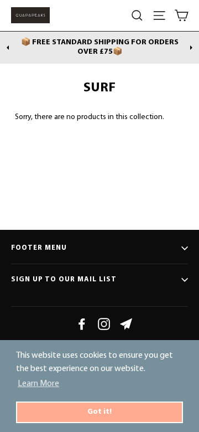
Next (191, 47)
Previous (8, 47)
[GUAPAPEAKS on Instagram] (104, 324)
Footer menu (39, 247)
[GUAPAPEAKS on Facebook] (82, 324)
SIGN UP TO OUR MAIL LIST (64, 279)
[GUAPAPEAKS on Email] (126, 324)
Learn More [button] (38, 383)
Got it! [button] (99, 412)
